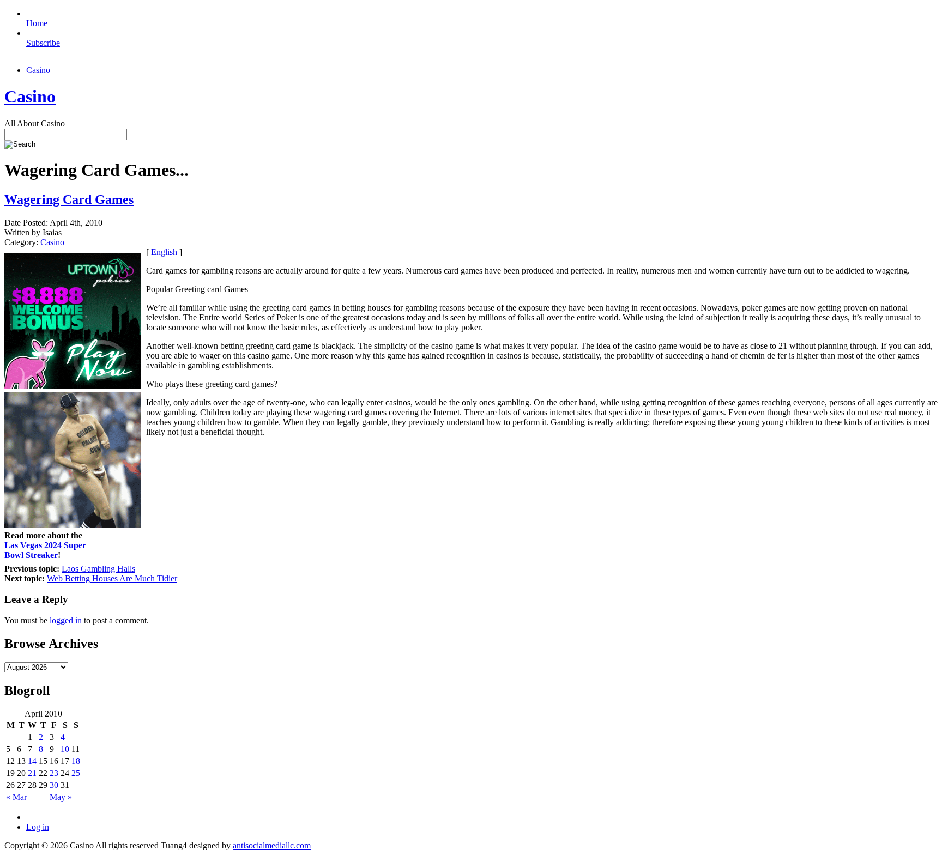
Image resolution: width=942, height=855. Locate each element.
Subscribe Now (472, 475)
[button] (471, 385)
